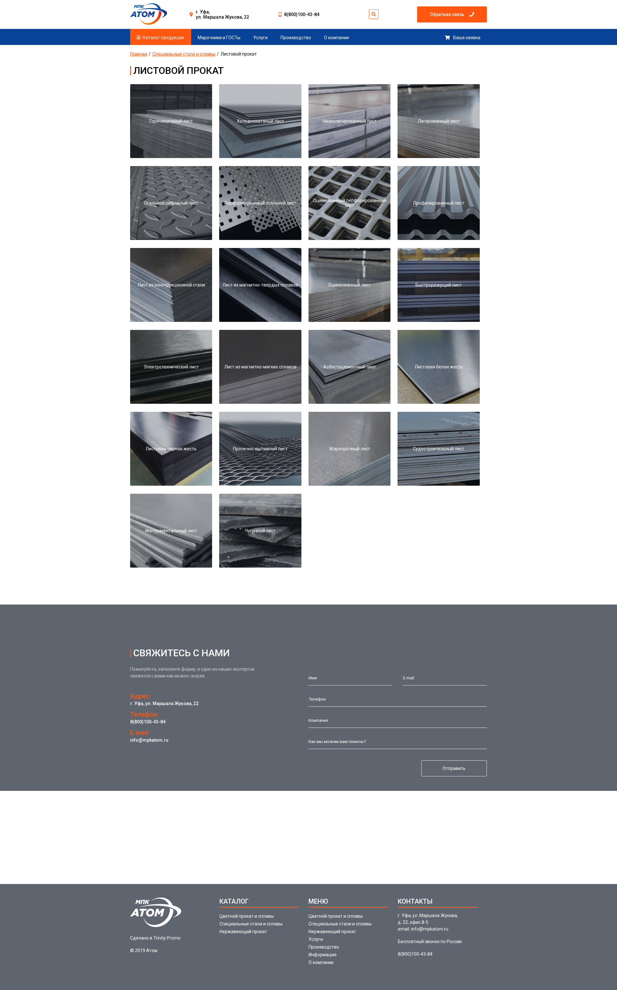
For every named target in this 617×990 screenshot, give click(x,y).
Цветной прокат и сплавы (246, 916)
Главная (138, 54)
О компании (336, 37)
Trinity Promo (167, 938)
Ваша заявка (466, 37)
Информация (322, 954)
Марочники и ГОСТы (219, 37)
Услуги (260, 37)
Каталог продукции (163, 37)
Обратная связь (447, 14)
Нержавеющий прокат (243, 931)
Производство (296, 37)
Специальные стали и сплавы (183, 54)
